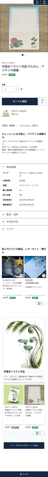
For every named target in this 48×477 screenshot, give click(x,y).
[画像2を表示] (25, 55)
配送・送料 (12, 214)
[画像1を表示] (23, 55)
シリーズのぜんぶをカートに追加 (24, 445)
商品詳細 (11, 167)
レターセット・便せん (29, 125)
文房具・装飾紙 (8, 125)
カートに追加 (20, 101)
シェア (10, 229)
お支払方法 (12, 221)
